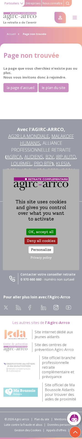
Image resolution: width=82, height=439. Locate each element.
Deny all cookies (41, 241)
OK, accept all (41, 232)
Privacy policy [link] (41, 258)
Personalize (41, 250)
